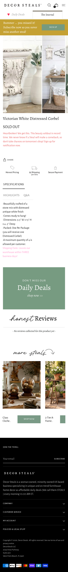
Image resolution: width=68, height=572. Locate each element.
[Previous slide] (7, 387)
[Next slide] (60, 387)
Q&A (27, 195)
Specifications (13, 184)
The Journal (47, 15)
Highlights (11, 195)
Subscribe (59, 459)
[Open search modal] (49, 5)
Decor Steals (23, 540)
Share (10, 160)
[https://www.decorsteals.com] (34, 288)
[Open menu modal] (63, 5)
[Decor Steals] (23, 5)
